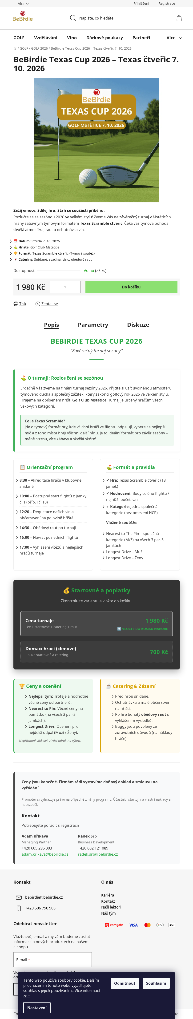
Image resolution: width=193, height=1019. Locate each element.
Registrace (167, 3)
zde (26, 995)
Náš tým (108, 913)
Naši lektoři (111, 907)
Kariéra (107, 895)
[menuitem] (19, 38)
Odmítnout (124, 983)
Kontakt (108, 901)
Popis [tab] (51, 324)
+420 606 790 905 (40, 908)
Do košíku (131, 287)
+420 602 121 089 (93, 848)
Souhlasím (156, 983)
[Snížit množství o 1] (53, 287)
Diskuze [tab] (138, 324)
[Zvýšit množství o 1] (76, 287)
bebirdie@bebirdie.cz (44, 897)
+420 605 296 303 (37, 848)
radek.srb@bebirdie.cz (98, 854)
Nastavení (37, 1007)
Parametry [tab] (93, 324)
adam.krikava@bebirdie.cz (45, 854)
